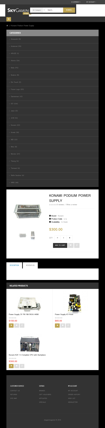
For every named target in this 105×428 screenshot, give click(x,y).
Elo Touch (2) (16, 82)
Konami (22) (15, 125)
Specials (42, 402)
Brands (42, 391)
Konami (61, 216)
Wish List (71, 398)
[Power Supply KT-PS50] (75, 303)
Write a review (71, 204)
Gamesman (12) (16, 96)
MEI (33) (14, 140)
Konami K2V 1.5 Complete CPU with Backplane (27, 355)
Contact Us (15, 391)
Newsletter (73, 402)
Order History (74, 394)
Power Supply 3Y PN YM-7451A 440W (24, 314)
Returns (13, 394)
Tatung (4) (15, 161)
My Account (73, 391)
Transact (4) (15, 168)
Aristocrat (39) (16, 46)
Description (14, 265)
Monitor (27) (15, 154)
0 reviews (60, 204)
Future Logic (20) (17, 89)
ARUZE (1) (15, 53)
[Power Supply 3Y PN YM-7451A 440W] (29, 303)
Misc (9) (14, 147)
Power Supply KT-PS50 (64, 314)
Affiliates (43, 398)
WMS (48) (14, 183)
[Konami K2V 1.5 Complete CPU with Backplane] (29, 344)
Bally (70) (14, 68)
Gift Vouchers (45, 394)
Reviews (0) (30, 265)
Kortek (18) (15, 132)
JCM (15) (14, 118)
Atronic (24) (15, 61)
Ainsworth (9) (16, 39)
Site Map (13, 398)
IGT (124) (14, 104)
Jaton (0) (14, 111)
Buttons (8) (15, 75)
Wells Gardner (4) (17, 175)
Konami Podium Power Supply (22, 25)
